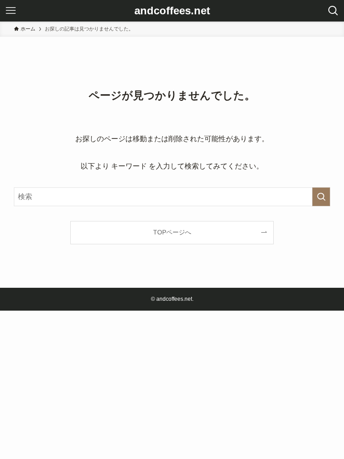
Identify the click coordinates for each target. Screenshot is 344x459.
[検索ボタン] (333, 11)
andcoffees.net (172, 10)
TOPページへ (172, 232)
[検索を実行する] (321, 196)
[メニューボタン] (11, 11)
